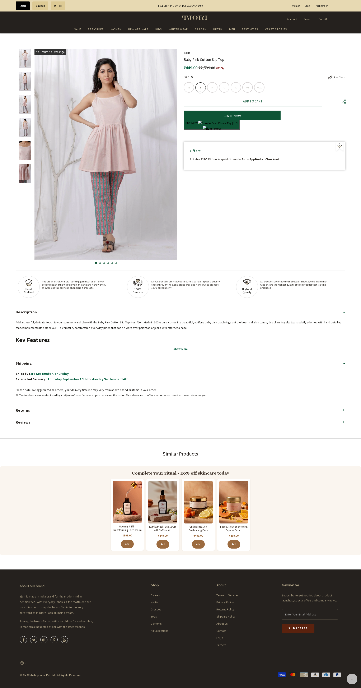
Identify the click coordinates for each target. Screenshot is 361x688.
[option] (105, 154)
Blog (307, 5)
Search (308, 19)
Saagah (40, 6)
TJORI (23, 6)
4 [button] (108, 263)
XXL (248, 87)
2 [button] (100, 263)
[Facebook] (23, 639)
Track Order (321, 5)
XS (189, 87)
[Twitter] (33, 639)
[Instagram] (43, 639)
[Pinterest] (54, 639)
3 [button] (104, 263)
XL (236, 87)
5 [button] (112, 263)
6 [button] (116, 263)
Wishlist (296, 5)
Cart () (323, 19)
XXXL (259, 87)
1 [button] (96, 263)
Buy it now (232, 116)
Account (292, 19)
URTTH (58, 6)
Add (127, 544)
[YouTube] (64, 639)
